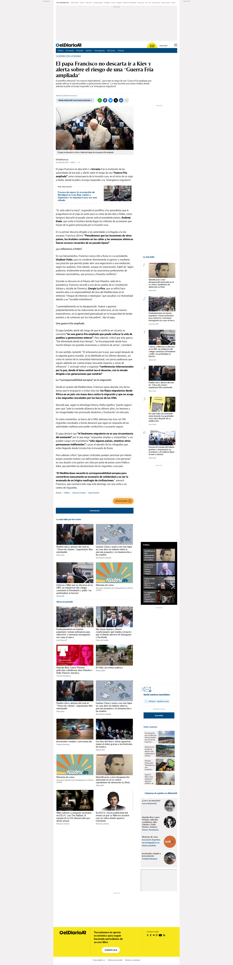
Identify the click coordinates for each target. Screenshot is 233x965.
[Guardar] (126, 100)
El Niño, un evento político (109, 667)
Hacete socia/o (152, 46)
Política (60, 50)
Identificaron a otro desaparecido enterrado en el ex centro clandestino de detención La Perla (113, 780)
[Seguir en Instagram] (157, 935)
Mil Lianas (111, 50)
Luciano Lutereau (166, 2)
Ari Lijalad (118, 2)
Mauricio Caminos (62, 824)
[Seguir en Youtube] (160, 935)
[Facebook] (105, 100)
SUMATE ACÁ (111, 950)
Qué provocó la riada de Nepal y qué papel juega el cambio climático (150, 751)
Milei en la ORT (75, 2)
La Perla (113, 2)
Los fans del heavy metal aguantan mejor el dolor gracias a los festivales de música (114, 744)
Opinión (89, 50)
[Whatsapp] (100, 100)
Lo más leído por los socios (68, 519)
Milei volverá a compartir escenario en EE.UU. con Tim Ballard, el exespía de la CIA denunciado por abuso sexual (73, 816)
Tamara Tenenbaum (63, 676)
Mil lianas (174, 2)
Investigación (99, 50)
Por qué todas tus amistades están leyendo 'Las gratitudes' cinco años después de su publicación (161, 417)
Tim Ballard (107, 2)
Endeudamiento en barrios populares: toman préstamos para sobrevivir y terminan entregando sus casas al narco (73, 633)
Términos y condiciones (132, 960)
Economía (70, 50)
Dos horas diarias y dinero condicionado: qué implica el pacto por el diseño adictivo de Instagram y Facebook (113, 633)
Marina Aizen (100, 670)
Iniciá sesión (163, 45)
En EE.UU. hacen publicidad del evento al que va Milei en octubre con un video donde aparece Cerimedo (112, 816)
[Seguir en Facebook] (150, 935)
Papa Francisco (93, 493)
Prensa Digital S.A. (99, 960)
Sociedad (79, 50)
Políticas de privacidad (115, 960)
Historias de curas (105, 585)
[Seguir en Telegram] (153, 935)
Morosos (82, 2)
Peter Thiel (89, 2)
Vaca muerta (140, 2)
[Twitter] (116, 100)
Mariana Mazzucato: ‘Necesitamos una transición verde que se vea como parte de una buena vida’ (149, 765)
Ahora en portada (64, 602)
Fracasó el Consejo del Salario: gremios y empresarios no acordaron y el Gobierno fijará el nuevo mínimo (162, 451)
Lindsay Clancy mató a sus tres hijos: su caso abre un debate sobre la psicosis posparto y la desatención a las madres (114, 550)
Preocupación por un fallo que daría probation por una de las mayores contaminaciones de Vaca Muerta (151, 737)
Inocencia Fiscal (156, 2)
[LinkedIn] (121, 100)
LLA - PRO (148, 2)
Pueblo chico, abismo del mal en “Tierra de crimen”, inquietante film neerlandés (74, 549)
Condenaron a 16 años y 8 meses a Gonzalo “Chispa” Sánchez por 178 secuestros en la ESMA (149, 569)
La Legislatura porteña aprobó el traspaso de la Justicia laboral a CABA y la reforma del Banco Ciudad (149, 596)
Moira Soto (60, 555)
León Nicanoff (61, 640)
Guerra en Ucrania (78, 493)
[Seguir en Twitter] (148, 935)
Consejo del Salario (98, 2)
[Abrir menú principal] (175, 45)
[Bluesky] (110, 100)
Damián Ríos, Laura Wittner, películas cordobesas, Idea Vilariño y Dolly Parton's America (74, 670)
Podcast (121, 50)
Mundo (58, 493)
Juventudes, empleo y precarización (74, 741)
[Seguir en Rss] (164, 935)
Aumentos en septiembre (129, 2)
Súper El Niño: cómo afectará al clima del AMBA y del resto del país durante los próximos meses (149, 779)
